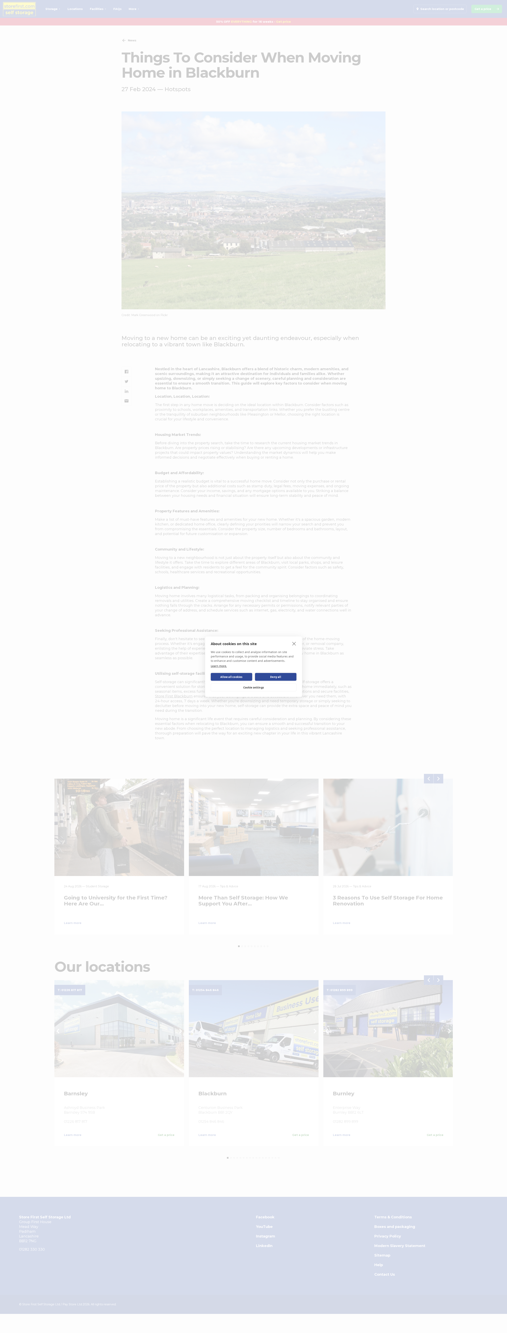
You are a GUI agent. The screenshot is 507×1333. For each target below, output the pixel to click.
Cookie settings (253, 687)
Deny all (275, 677)
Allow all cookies (231, 677)
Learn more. (219, 666)
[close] (294, 643)
